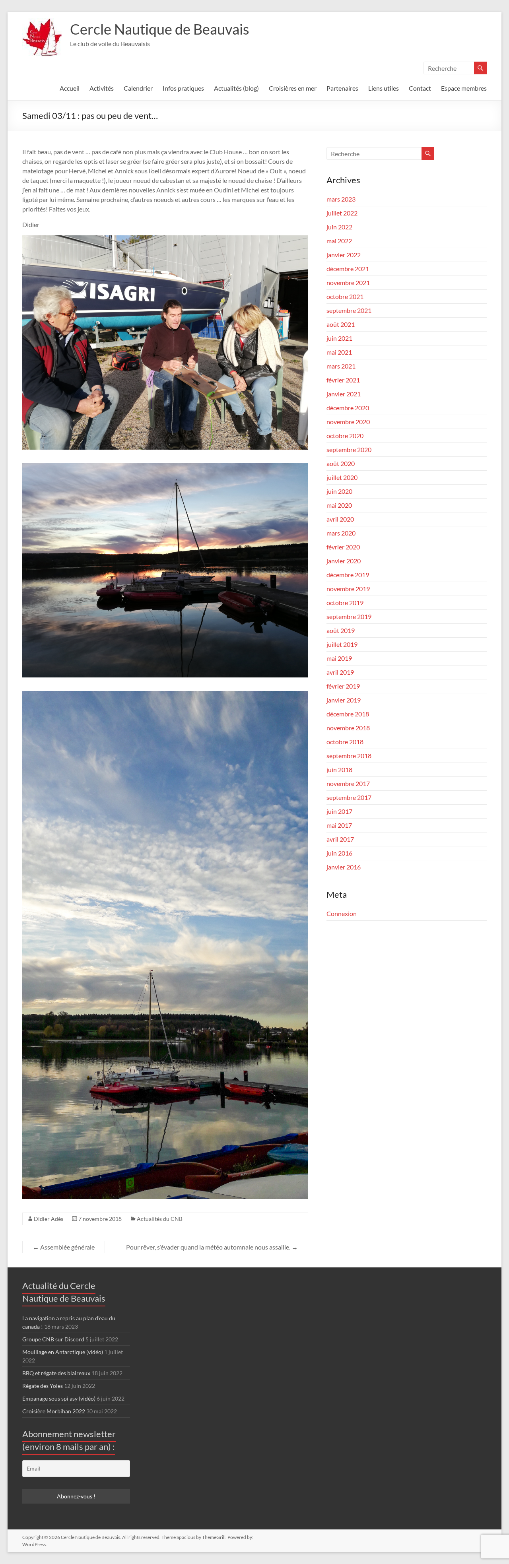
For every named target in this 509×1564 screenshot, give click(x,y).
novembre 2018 (348, 728)
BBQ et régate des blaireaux (56, 1373)
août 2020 (340, 463)
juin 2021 (339, 338)
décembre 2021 (347, 268)
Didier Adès (48, 1218)
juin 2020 (339, 491)
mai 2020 (339, 505)
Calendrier (138, 88)
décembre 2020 (347, 407)
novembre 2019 (348, 588)
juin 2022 (339, 227)
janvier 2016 (343, 867)
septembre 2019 (348, 616)
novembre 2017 (348, 783)
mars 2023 (341, 199)
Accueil (70, 88)
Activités (101, 88)
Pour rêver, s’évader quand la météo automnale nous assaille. (212, 1247)
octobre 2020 (344, 435)
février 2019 (343, 686)
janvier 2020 (343, 561)
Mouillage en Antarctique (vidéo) (62, 1352)
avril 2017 (340, 839)
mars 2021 (341, 366)
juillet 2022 (341, 213)
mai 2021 (339, 352)
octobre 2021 (344, 296)
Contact (420, 88)
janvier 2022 (343, 254)
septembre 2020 (348, 449)
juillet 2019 (341, 644)
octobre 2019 (344, 602)
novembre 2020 (348, 421)
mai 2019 (339, 658)
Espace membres (464, 88)
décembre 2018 (347, 714)
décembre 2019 (347, 574)
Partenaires (342, 88)
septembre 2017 (348, 797)
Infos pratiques (183, 88)
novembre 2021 (348, 282)
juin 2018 (339, 769)
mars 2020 (341, 533)
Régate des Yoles (42, 1385)
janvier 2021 (343, 394)
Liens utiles (383, 88)
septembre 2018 (348, 755)
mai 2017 (339, 825)
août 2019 (340, 630)
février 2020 (343, 547)
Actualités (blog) (236, 88)
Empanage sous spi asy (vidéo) (58, 1398)
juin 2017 (339, 811)
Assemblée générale (64, 1247)
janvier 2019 (343, 700)
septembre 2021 (348, 310)
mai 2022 (339, 240)
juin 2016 (339, 853)
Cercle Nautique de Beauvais (159, 29)
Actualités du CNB (160, 1218)
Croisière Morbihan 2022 (53, 1411)
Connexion (341, 913)
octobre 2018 (344, 741)
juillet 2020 (341, 477)
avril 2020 (340, 519)
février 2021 (343, 380)
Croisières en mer (293, 88)
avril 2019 (340, 672)
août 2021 (340, 324)
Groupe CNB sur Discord (53, 1339)
